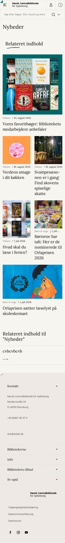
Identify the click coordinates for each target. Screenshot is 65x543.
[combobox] (32, 14)
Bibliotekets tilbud (20, 469)
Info (10, 459)
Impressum (14, 521)
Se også (12, 479)
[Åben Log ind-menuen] (51, 5)
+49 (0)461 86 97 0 (17, 418)
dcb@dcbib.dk (15, 434)
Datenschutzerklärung (20, 514)
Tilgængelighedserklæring (23, 507)
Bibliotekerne (16, 449)
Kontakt (12, 386)
